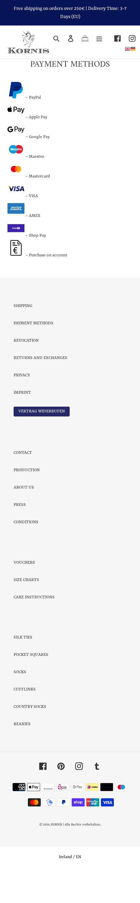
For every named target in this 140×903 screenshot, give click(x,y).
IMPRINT (22, 420)
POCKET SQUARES (31, 683)
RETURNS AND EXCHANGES (40, 386)
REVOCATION (26, 368)
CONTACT (23, 481)
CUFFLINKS (25, 717)
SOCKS (20, 700)
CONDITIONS (26, 550)
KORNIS (56, 853)
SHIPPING (23, 333)
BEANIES (22, 752)
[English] (127, 48)
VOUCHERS (24, 590)
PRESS (20, 533)
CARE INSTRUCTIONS (34, 625)
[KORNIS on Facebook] (113, 38)
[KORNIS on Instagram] (128, 38)
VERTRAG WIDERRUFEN (41, 439)
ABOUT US (24, 515)
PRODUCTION (27, 498)
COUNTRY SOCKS (30, 735)
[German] (133, 48)
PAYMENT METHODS (33, 351)
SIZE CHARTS (26, 608)
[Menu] (99, 38)
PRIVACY (22, 403)
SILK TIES (23, 665)
